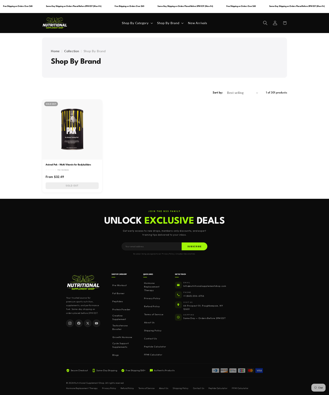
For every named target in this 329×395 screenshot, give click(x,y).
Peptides (117, 301)
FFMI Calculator (153, 354)
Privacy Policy (152, 298)
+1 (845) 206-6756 (193, 295)
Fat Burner (118, 293)
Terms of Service (153, 314)
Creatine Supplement (119, 317)
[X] (88, 323)
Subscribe (194, 246)
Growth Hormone (122, 337)
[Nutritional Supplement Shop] (83, 282)
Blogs (115, 355)
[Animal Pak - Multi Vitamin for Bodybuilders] (72, 130)
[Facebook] (79, 323)
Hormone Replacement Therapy (152, 287)
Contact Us (150, 338)
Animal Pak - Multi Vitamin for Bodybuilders (68, 165)
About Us (149, 322)
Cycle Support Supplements (120, 345)
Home (55, 51)
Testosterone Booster (120, 327)
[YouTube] (96, 323)
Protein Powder (121, 309)
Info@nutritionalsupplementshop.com (204, 286)
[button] (137, 23)
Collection (71, 51)
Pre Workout (119, 285)
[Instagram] (70, 323)
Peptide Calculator (155, 346)
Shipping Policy (153, 330)
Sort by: (218, 92)
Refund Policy (152, 306)
